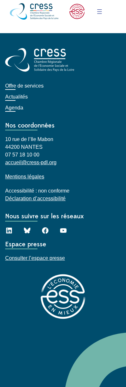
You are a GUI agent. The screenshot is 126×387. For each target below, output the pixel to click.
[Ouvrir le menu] (99, 11)
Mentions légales (24, 176)
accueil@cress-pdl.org (31, 162)
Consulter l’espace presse (35, 258)
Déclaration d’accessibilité (35, 198)
